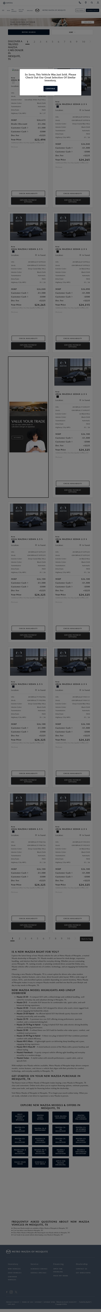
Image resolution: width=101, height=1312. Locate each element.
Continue (50, 89)
